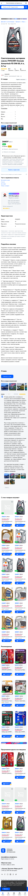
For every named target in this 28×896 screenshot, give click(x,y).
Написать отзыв (7, 376)
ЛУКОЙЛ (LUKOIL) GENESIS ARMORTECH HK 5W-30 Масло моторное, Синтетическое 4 (7, 670)
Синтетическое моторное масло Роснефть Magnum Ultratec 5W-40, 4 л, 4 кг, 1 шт (7, 608)
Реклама (3, 650)
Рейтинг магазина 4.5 (8, 206)
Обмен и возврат (5, 185)
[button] (25, 893)
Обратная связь (6, 863)
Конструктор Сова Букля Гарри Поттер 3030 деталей (7, 701)
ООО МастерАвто (14, 196)
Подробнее (4, 108)
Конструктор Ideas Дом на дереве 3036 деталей (20, 670)
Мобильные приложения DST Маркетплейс (11, 850)
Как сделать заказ (5, 180)
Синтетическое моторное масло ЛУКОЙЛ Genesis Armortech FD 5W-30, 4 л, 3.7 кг (20, 579)
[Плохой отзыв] (9, 394)
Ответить (7, 487)
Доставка (3, 184)
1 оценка (6, 523)
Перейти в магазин (14, 198)
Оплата (3, 182)
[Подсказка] (21, 76)
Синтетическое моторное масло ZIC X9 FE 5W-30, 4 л (20, 808)
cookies (12, 882)
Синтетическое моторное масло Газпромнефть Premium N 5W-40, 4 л (20, 608)
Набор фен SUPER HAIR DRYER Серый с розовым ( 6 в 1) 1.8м (20, 732)
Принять (6, 889)
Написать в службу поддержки (15, 164)
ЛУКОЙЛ (7, 74)
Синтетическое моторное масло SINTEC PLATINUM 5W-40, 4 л (7, 550)
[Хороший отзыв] (8, 394)
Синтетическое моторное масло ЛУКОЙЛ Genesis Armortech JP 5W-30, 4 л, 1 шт (7, 521)
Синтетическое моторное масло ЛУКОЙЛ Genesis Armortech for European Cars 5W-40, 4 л (20, 773)
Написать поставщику (9, 152)
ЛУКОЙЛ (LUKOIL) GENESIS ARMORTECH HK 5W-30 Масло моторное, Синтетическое (7, 773)
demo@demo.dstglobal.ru (9, 857)
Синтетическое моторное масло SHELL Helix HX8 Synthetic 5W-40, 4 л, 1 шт (20, 550)
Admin (2, 394)
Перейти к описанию (20, 79)
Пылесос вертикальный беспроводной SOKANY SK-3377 (20, 701)
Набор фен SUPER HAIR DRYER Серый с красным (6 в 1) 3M (7, 732)
